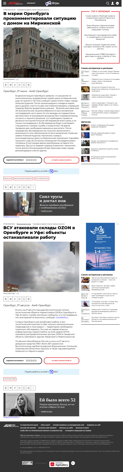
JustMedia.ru (62, 317)
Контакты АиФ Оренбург (47, 428)
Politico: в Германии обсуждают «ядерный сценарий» (102, 126)
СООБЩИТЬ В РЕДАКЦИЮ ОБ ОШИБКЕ (78, 431)
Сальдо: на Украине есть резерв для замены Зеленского (104, 142)
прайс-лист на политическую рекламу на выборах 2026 (41, 431)
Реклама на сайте (66, 428)
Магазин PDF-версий (28, 428)
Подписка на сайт (94, 425)
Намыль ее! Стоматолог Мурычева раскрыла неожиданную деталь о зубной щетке (104, 311)
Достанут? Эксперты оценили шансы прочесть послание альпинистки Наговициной (105, 319)
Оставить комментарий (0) (61, 160)
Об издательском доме (29, 425)
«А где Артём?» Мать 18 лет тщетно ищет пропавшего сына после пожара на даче (105, 295)
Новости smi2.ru (11, 217)
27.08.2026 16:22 (9, 224)
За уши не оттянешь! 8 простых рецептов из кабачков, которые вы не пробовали (106, 89)
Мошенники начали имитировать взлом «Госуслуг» (103, 157)
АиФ (17, 79)
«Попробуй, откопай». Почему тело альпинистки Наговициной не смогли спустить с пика (105, 303)
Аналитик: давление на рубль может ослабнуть (104, 149)
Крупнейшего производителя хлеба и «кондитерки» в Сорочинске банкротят (100, 37)
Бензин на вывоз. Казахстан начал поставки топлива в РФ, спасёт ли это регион (100, 47)
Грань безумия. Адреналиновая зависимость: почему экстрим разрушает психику (100, 28)
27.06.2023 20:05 (9, 10)
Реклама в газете (82, 428)
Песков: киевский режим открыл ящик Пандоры (103, 134)
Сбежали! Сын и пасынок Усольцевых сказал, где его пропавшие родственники (106, 81)
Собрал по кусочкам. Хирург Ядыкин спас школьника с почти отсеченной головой (105, 73)
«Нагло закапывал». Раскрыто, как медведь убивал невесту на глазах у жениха (105, 105)
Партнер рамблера (41, 463)
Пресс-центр (45, 425)
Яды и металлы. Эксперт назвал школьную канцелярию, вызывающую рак (103, 288)
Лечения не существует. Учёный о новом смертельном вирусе (104, 96)
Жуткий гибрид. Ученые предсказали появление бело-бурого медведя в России (106, 113)
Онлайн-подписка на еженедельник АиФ (68, 425)
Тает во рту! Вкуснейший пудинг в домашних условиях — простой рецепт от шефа (104, 280)
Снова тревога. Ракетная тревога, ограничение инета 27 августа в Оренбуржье (100, 18)
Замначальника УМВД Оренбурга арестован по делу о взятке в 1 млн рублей (100, 56)
